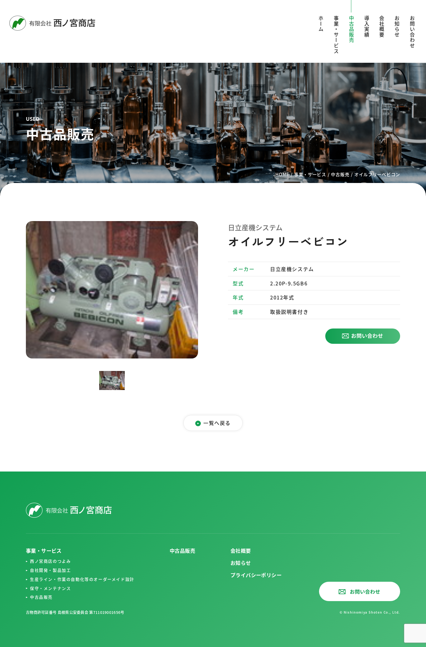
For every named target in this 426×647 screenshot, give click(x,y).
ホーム (321, 24)
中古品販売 (41, 597)
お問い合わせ (412, 32)
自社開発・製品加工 (50, 570)
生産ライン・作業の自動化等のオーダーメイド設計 (82, 579)
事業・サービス (336, 35)
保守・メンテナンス (50, 588)
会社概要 (381, 26)
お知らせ (397, 26)
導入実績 (366, 26)
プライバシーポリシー (256, 575)
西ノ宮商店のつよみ (50, 561)
